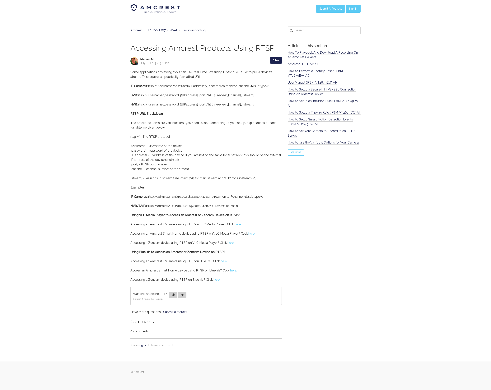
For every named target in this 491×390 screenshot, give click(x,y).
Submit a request (175, 312)
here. (238, 224)
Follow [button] (276, 60)
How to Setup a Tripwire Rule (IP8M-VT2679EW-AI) (324, 112)
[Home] (155, 8)
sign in (143, 345)
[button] (173, 295)
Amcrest (136, 30)
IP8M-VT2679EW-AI (162, 30)
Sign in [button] (353, 8)
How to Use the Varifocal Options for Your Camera (323, 142)
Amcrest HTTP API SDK (305, 64)
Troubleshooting (194, 30)
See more (295, 152)
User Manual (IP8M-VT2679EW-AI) (312, 82)
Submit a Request (330, 8)
